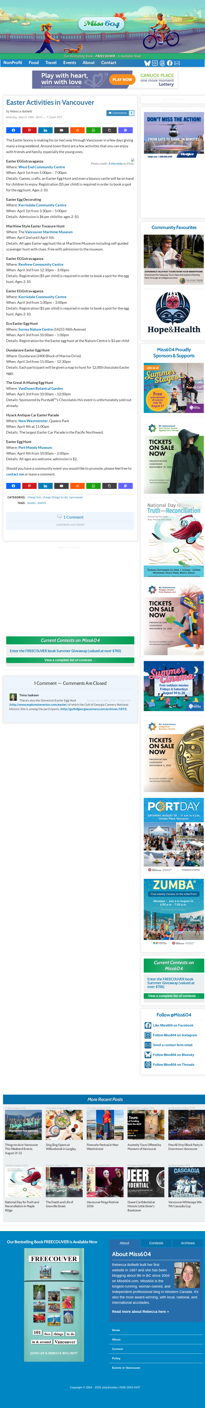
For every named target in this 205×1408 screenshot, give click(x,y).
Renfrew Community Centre (40, 264)
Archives (188, 1243)
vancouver (76, 497)
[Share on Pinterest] (29, 130)
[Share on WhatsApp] (93, 130)
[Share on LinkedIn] (45, 130)
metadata (71, 494)
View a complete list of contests (68, 660)
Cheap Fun (34, 497)
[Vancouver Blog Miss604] (102, 22)
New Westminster (33, 421)
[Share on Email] (61, 130)
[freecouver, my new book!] (54, 1361)
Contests (156, 1243)
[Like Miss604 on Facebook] (169, 63)
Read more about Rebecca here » (140, 1312)
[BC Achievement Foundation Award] (174, 456)
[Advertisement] (70, 588)
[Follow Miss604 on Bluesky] (147, 63)
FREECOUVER (105, 56)
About (89, 62)
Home (116, 1330)
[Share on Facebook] (13, 130)
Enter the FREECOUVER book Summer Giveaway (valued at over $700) (65, 650)
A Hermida (116, 163)
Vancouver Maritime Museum (49, 232)
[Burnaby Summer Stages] (174, 388)
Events (69, 62)
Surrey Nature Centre (35, 329)
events (41, 503)
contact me (15, 474)
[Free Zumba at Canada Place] (174, 913)
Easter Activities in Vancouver (50, 102)
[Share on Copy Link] (109, 130)
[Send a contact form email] (177, 63)
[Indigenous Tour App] (174, 260)
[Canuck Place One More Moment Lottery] (105, 80)
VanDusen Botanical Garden (40, 388)
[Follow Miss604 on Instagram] (155, 63)
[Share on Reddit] (77, 130)
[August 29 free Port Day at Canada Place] (174, 835)
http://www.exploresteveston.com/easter (38, 704)
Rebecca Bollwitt (21, 111)
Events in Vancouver (126, 1367)
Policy (116, 1358)
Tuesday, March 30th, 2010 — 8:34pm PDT (109, 700)
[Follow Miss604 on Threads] (162, 63)
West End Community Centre (41, 167)
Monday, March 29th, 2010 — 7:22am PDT (34, 117)
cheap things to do (55, 497)
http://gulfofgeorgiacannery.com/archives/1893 (93, 709)
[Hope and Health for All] (174, 314)
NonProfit (12, 62)
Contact (108, 62)
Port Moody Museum (35, 447)
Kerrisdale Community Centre (42, 205)
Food (34, 62)
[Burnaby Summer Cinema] (174, 686)
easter (31, 503)
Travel (51, 62)
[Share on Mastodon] (125, 130)
